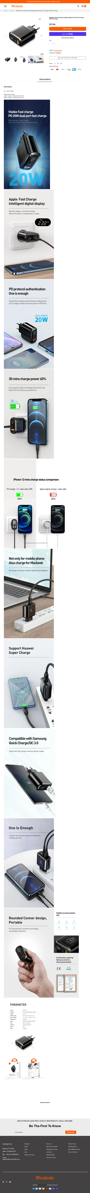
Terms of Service (72, 1152)
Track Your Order (51, 1157)
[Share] (55, 63)
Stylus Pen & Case (29, 1154)
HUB (25, 1152)
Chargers (27, 1144)
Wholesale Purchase (51, 1149)
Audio (26, 1149)
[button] (6, 35)
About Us (48, 1144)
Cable (26, 1146)
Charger (11, 10)
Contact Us (49, 1152)
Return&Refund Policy (74, 1149)
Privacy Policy (72, 1144)
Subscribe (70, 1132)
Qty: (50, 40)
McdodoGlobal (58, 50)
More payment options (68, 37)
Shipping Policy (50, 1154)
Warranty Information (52, 1146)
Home (5, 10)
